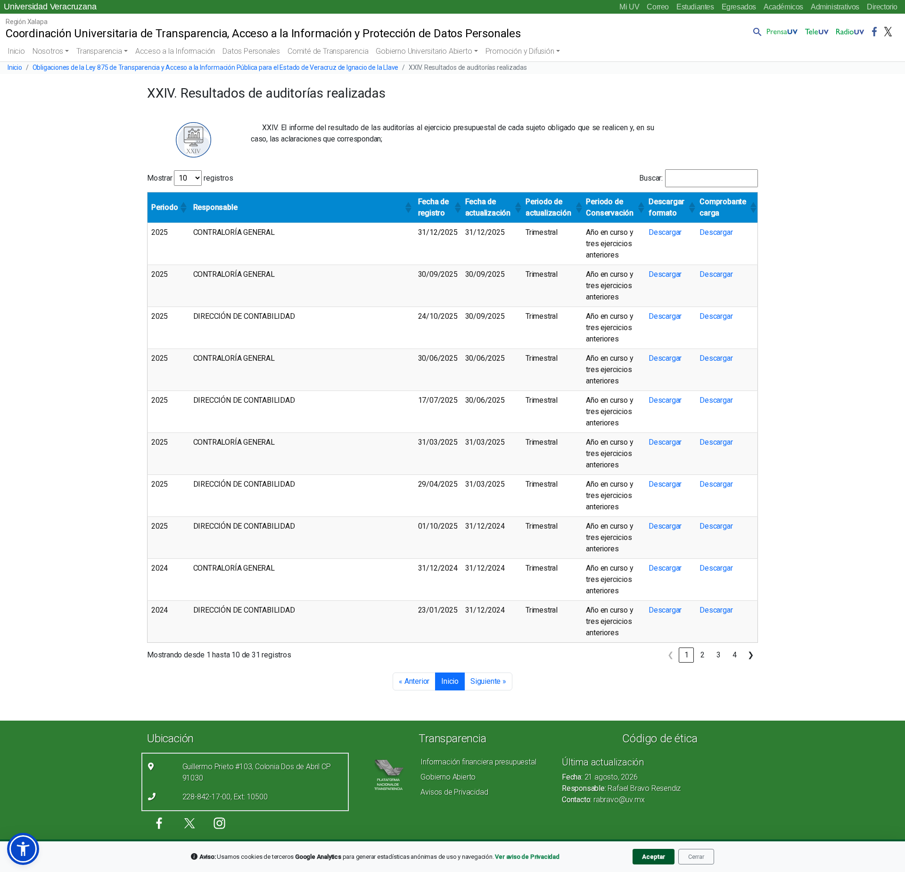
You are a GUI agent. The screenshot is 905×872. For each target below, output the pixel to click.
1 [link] (686, 654)
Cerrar (696, 856)
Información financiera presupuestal (478, 761)
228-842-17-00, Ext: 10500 (225, 796)
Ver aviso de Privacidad (527, 856)
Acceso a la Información (175, 51)
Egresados (739, 7)
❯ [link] (751, 654)
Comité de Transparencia (328, 51)
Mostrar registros (190, 178)
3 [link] (718, 654)
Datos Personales (251, 51)
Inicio (16, 51)
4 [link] (734, 654)
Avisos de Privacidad (454, 792)
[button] (755, 31)
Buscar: (651, 178)
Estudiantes (695, 7)
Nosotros (48, 51)
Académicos (783, 7)
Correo (658, 7)
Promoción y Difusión (519, 51)
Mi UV (629, 7)
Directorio (882, 7)
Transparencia (99, 51)
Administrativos (835, 7)
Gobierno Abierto (448, 776)
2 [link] (702, 654)
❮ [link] (670, 654)
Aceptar (653, 856)
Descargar (665, 232)
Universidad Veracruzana (50, 6)
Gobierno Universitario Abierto (424, 51)
